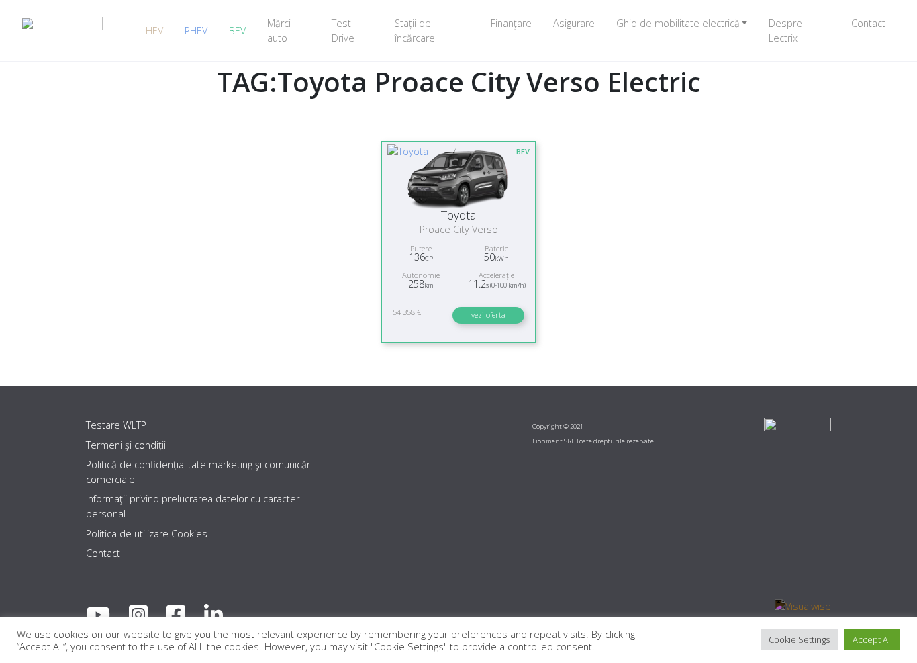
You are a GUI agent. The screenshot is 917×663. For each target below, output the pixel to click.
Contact (868, 23)
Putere (421, 248)
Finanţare (511, 23)
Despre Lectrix (785, 30)
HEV (154, 30)
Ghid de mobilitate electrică (678, 23)
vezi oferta (488, 315)
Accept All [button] (872, 639)
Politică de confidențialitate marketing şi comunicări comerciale (199, 472)
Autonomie (421, 275)
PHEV (196, 30)
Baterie (496, 248)
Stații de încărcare (415, 30)
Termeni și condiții (126, 445)
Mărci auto (279, 30)
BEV (237, 30)
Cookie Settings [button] (799, 639)
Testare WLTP (116, 424)
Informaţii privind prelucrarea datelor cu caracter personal (192, 506)
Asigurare (574, 23)
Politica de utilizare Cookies (146, 533)
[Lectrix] (62, 30)
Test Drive (343, 30)
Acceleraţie (496, 275)
